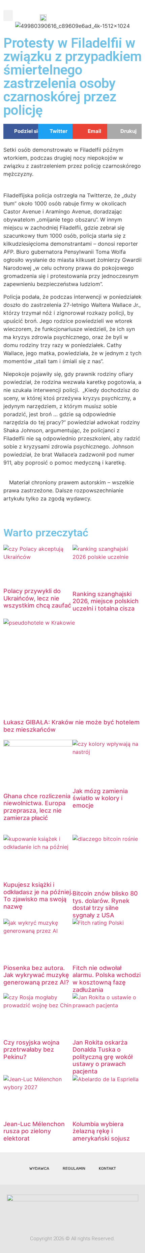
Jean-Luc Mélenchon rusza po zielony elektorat (34, 1131)
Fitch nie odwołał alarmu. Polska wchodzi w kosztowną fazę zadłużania (106, 978)
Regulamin (74, 1168)
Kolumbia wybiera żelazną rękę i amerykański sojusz (101, 1131)
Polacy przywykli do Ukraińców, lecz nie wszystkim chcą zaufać (37, 598)
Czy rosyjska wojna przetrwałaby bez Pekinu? (31, 1049)
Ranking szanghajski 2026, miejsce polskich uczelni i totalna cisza (105, 601)
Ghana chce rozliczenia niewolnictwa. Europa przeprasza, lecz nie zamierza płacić (36, 806)
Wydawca (39, 1168)
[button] (8, 15)
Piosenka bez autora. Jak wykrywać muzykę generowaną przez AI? (36, 975)
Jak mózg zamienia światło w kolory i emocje (100, 798)
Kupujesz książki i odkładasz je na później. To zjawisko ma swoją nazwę (37, 895)
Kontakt (107, 1168)
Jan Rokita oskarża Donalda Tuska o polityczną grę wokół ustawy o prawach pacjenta (102, 1057)
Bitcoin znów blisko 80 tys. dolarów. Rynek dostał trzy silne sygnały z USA (105, 904)
